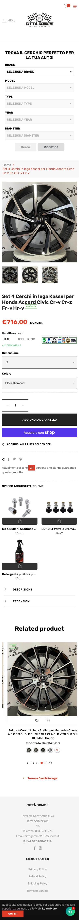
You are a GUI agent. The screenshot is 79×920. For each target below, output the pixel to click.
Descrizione (22, 589)
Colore (6, 373)
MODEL (10, 80)
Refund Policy (37, 879)
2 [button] (33, 765)
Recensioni (21, 601)
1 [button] (28, 765)
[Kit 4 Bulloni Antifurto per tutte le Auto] (19, 507)
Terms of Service (37, 893)
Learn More (49, 908)
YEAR (9, 112)
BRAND (10, 64)
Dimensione (10, 353)
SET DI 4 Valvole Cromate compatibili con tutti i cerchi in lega (59, 529)
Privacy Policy (37, 872)
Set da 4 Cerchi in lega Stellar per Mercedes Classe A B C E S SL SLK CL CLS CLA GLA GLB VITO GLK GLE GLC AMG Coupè (39, 734)
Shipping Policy (37, 886)
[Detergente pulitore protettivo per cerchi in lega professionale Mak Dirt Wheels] (19, 552)
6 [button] (50, 765)
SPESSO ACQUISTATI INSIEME (23, 486)
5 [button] (46, 765)
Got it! (12, 913)
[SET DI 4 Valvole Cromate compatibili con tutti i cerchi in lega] (59, 507)
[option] (39, 699)
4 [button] (42, 765)
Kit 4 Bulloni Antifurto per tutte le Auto (19, 529)
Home (7, 165)
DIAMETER (12, 128)
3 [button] (37, 765)
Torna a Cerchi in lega (42, 780)
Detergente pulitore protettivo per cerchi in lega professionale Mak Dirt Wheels (19, 574)
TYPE (9, 96)
